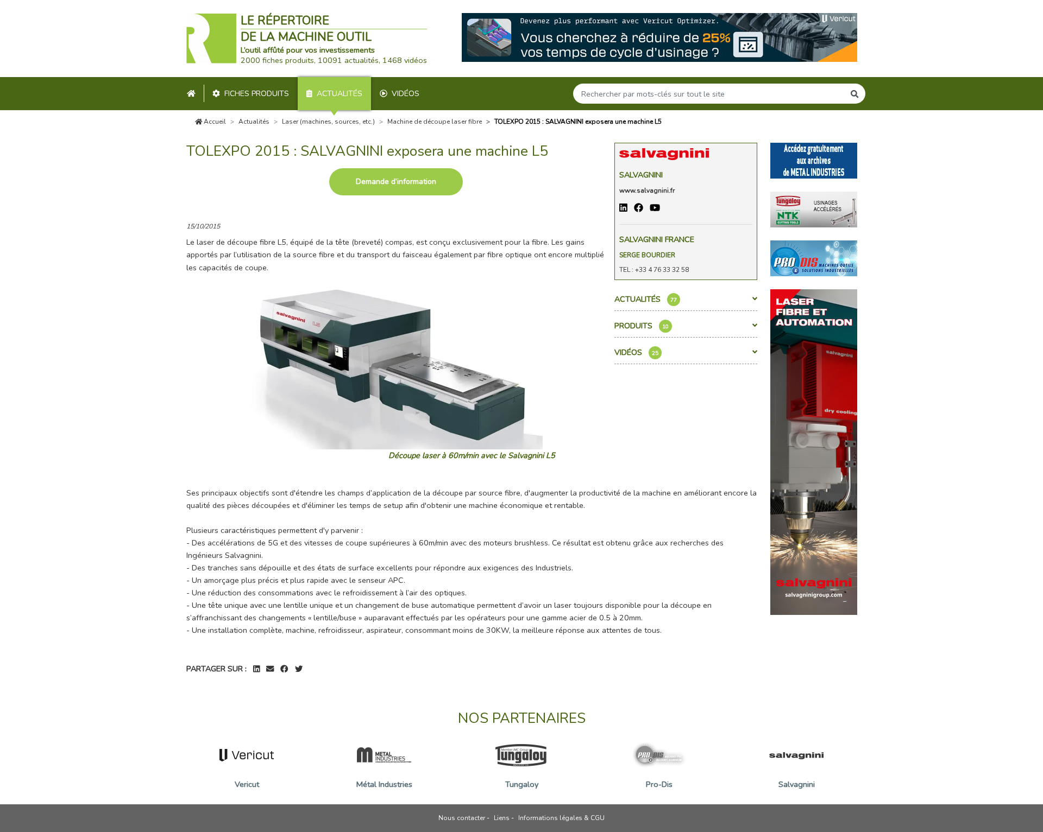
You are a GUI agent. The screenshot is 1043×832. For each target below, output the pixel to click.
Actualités (339, 93)
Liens (502, 818)
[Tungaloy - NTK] (813, 208)
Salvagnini (641, 174)
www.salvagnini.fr (647, 190)
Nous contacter (461, 818)
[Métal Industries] (813, 159)
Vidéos (405, 93)
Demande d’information (396, 181)
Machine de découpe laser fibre (434, 121)
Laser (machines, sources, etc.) (328, 121)
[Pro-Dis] (813, 257)
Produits (641, 325)
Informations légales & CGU (561, 818)
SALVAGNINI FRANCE (656, 239)
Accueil (214, 121)
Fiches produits (256, 93)
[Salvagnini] (813, 451)
